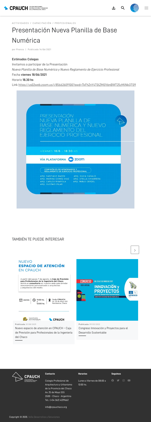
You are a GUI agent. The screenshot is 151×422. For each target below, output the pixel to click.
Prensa (20, 49)
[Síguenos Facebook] (112, 381)
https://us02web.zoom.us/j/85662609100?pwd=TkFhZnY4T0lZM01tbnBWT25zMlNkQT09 (77, 84)
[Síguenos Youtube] (129, 381)
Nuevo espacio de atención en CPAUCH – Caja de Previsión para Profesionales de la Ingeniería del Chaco (43, 333)
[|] (26, 8)
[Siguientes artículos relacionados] (135, 250)
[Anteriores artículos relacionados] (126, 250)
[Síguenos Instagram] (123, 381)
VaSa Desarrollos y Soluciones (44, 417)
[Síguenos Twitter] (118, 381)
